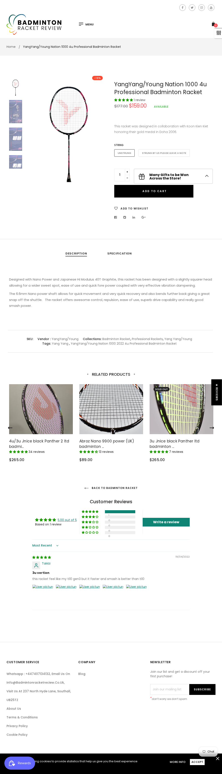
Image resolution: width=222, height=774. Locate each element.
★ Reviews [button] (217, 392)
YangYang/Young (65, 339)
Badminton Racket (116, 339)
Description (76, 253)
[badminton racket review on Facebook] (182, 7)
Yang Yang (60, 343)
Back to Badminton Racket (114, 488)
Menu (89, 24)
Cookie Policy (17, 734)
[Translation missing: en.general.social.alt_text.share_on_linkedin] (133, 217)
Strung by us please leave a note (164, 153)
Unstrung (124, 153)
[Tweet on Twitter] (124, 217)
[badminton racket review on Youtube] (211, 7)
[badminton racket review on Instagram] (201, 7)
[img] (41, 557)
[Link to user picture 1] (42, 595)
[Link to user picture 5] (136, 595)
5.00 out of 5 (67, 520)
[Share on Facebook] (116, 217)
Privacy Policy (17, 726)
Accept (197, 762)
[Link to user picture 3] (89, 595)
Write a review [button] (166, 522)
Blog (81, 674)
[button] (124, 100)
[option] (69, 127)
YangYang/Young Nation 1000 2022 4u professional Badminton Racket (124, 343)
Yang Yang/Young (178, 339)
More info (178, 762)
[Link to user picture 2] (66, 595)
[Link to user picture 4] (113, 595)
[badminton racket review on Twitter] (192, 7)
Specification (119, 253)
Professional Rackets (147, 339)
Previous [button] (37, 141)
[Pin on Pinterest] (143, 217)
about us (14, 708)
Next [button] (101, 141)
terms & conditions (22, 717)
